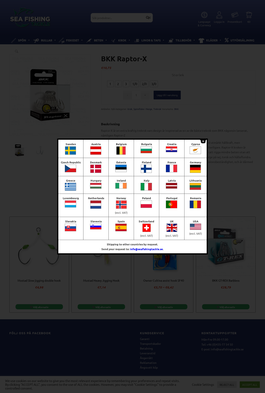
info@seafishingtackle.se (146, 249)
